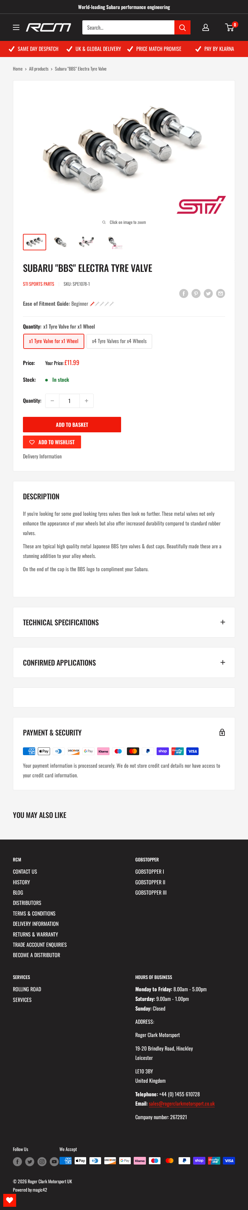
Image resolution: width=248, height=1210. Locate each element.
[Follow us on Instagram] (41, 1161)
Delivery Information (42, 456)
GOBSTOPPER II (150, 882)
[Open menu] (16, 27)
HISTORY (21, 882)
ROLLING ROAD (27, 989)
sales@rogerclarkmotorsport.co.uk (182, 1103)
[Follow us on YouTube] (54, 1161)
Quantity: (32, 400)
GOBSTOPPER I (149, 871)
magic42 (40, 1189)
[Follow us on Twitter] (29, 1161)
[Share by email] (220, 293)
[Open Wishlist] (9, 1200)
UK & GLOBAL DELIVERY (98, 49)
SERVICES (22, 1000)
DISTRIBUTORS (27, 903)
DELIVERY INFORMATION (35, 923)
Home (18, 68)
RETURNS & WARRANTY (35, 934)
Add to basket (72, 424)
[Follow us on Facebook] (17, 1161)
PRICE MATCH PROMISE (158, 49)
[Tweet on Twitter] (208, 293)
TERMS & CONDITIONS (34, 913)
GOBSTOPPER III (151, 892)
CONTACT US (25, 871)
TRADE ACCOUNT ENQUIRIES (40, 944)
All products (38, 68)
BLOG (18, 892)
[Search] (182, 27)
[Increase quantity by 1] (86, 401)
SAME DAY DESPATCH (38, 49)
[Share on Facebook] (183, 293)
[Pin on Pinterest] (196, 293)
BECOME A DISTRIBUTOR (36, 955)
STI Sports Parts (38, 283)
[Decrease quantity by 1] (52, 401)
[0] (230, 27)
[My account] (205, 27)
